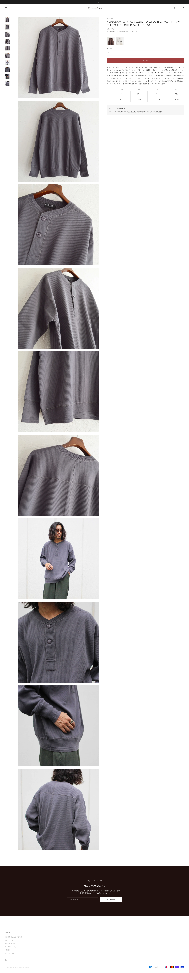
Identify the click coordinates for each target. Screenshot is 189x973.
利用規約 (8, 950)
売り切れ (145, 60)
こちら (92, 893)
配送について (9, 940)
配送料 (116, 31)
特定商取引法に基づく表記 (13, 937)
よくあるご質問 (10, 953)
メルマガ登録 (111, 899)
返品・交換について (11, 943)
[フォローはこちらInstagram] (6, 960)
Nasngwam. (110, 18)
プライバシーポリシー (12, 947)
